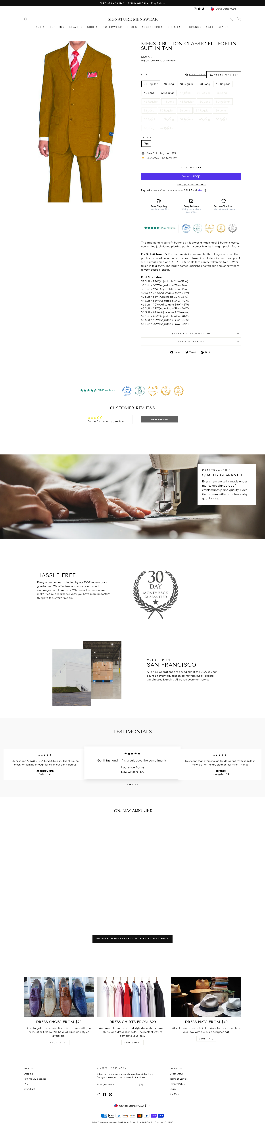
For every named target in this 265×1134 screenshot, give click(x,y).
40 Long (204, 84)
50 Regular (223, 101)
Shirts (92, 26)
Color (146, 137)
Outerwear (112, 26)
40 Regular (223, 84)
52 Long (149, 110)
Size (189, 74)
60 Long (204, 119)
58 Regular (187, 119)
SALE (210, 26)
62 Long (149, 128)
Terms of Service (179, 1078)
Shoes (132, 26)
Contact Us (176, 1068)
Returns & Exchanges (35, 1078)
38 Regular (187, 84)
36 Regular (151, 84)
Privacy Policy (177, 1083)
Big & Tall (176, 26)
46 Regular (151, 101)
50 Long (205, 101)
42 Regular (167, 93)
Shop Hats (206, 1039)
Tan (146, 143)
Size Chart (29, 1088)
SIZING (224, 26)
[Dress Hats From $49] (206, 997)
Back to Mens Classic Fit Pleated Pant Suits (135, 938)
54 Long (185, 110)
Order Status (176, 1073)
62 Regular (167, 128)
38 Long (169, 84)
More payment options (191, 184)
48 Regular (187, 101)
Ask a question (191, 341)
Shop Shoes (58, 1042)
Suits (40, 26)
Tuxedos (57, 26)
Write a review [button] (159, 419)
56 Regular (151, 119)
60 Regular (223, 119)
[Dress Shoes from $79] (59, 997)
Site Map (174, 1093)
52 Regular (167, 110)
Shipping (145, 60)
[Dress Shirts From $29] (132, 997)
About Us (29, 1068)
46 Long (221, 93)
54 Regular (203, 110)
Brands (195, 26)
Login (173, 1088)
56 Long (221, 110)
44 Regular (203, 93)
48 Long (169, 101)
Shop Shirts (132, 1042)
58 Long (169, 119)
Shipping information (191, 333)
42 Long (149, 93)
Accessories (152, 26)
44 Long (185, 93)
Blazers (76, 26)
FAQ (26, 1083)
